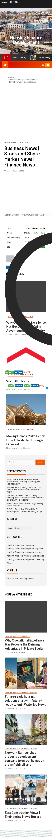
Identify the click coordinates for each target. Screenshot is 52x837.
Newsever (39, 832)
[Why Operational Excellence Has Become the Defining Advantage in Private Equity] (26, 617)
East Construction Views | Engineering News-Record (25, 504)
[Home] (5, 65)
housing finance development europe (24, 552)
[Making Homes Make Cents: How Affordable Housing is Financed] (26, 409)
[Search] (43, 65)
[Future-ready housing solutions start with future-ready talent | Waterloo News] (26, 673)
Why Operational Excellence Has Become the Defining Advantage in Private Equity (23, 481)
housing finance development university (25, 559)
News (9, 563)
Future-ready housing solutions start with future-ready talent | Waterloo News (24, 489)
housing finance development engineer (25, 548)
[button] (12, 64)
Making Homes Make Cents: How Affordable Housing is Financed (25, 440)
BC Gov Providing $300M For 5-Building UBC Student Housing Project (25, 510)
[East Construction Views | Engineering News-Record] (26, 789)
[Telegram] (47, 386)
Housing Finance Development (26, 40)
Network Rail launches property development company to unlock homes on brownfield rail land (26, 497)
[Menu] (12, 64)
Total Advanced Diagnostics (20, 578)
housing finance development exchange (25, 555)
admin (8, 171)
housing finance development (16, 142)
